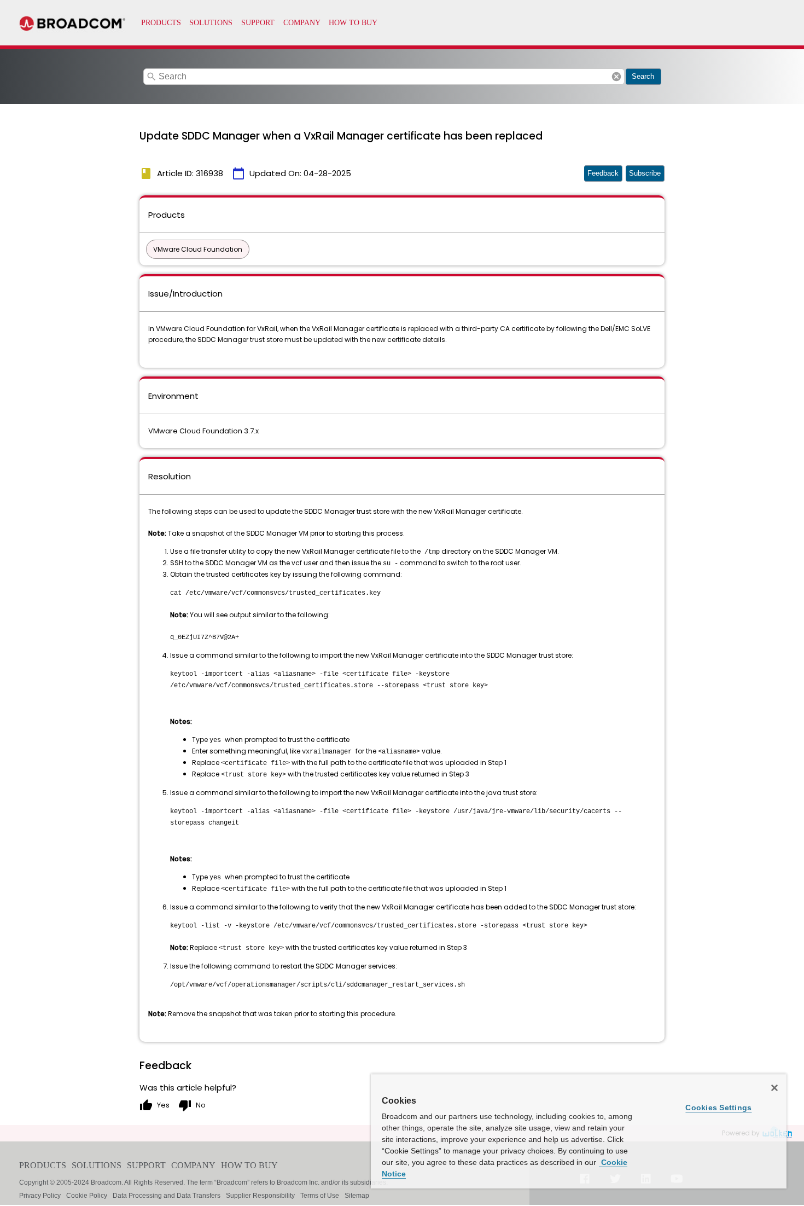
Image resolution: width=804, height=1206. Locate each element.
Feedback (603, 173)
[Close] (774, 1088)
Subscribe (645, 173)
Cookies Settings (718, 1107)
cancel (616, 76)
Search (643, 76)
